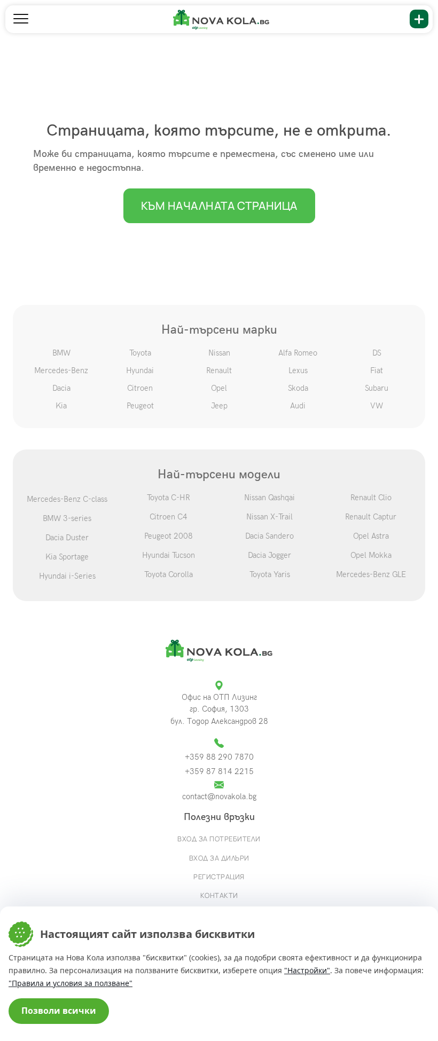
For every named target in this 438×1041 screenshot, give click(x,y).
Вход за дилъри (219, 858)
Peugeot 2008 (168, 536)
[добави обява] (419, 19)
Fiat (376, 370)
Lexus (298, 370)
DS (376, 353)
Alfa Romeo (297, 353)
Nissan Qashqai (269, 497)
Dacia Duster (67, 537)
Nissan (219, 353)
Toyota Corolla (168, 574)
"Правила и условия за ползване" (70, 983)
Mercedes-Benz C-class (67, 499)
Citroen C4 (168, 517)
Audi (298, 406)
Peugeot (140, 406)
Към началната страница (219, 205)
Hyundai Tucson (168, 555)
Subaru (376, 388)
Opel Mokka (371, 555)
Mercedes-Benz (61, 370)
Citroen (140, 388)
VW (376, 406)
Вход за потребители (219, 838)
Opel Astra (371, 536)
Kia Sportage (67, 557)
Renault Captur (370, 517)
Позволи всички (58, 1010)
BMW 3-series (67, 518)
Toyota (140, 353)
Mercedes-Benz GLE (371, 574)
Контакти (219, 895)
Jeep (219, 406)
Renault (219, 370)
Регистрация (219, 876)
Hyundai (140, 370)
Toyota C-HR (168, 497)
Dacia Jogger (269, 555)
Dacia (61, 388)
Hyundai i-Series (67, 576)
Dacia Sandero (269, 536)
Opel (219, 388)
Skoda (298, 388)
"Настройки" (307, 970)
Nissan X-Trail (269, 517)
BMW (61, 353)
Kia (61, 406)
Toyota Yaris (269, 574)
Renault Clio (371, 497)
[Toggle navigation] (20, 19)
